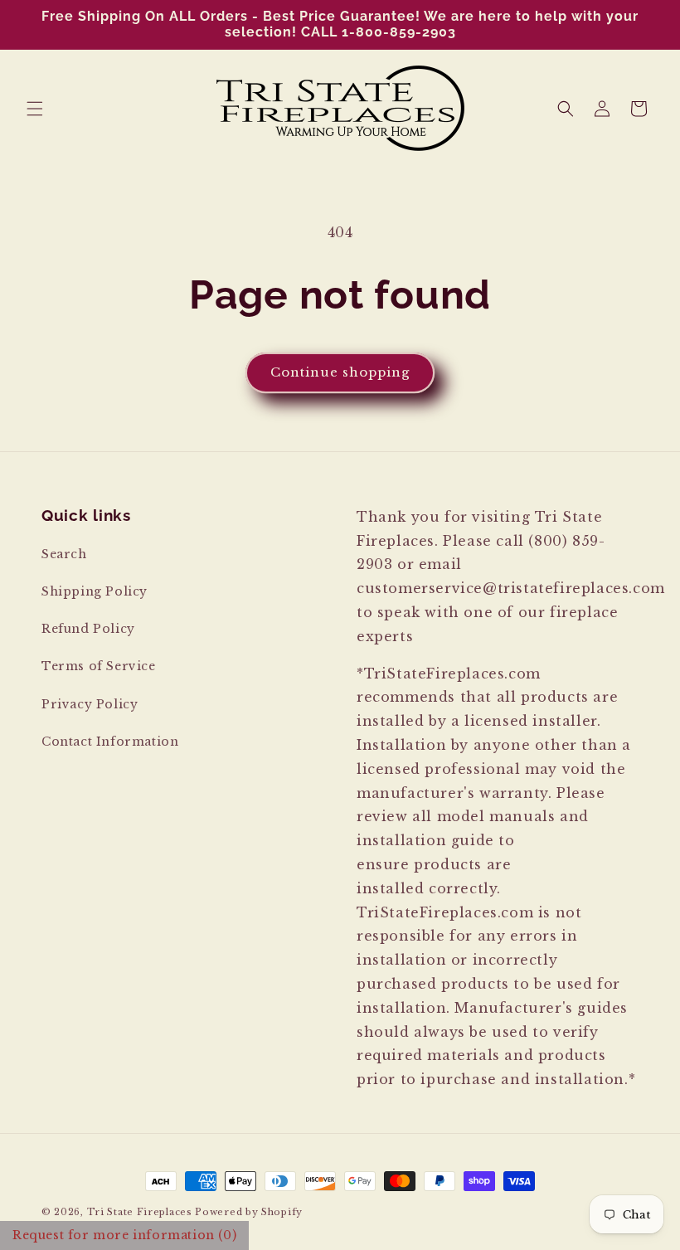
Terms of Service (98, 666)
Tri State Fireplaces (139, 1212)
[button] (35, 108)
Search (64, 554)
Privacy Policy (89, 704)
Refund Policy (88, 628)
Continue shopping (340, 372)
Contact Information (109, 741)
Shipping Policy (94, 591)
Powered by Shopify (249, 1212)
